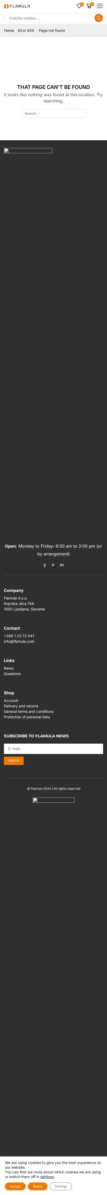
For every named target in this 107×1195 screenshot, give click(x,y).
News (9, 668)
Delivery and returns (21, 706)
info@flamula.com (19, 641)
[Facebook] (45, 565)
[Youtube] (62, 565)
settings (47, 1176)
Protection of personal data (27, 717)
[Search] (81, 113)
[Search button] (99, 18)
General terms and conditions (29, 711)
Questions (12, 673)
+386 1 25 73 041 (19, 636)
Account (11, 700)
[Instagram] (53, 565)
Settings (61, 1186)
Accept (15, 1186)
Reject (37, 1186)
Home (9, 30)
